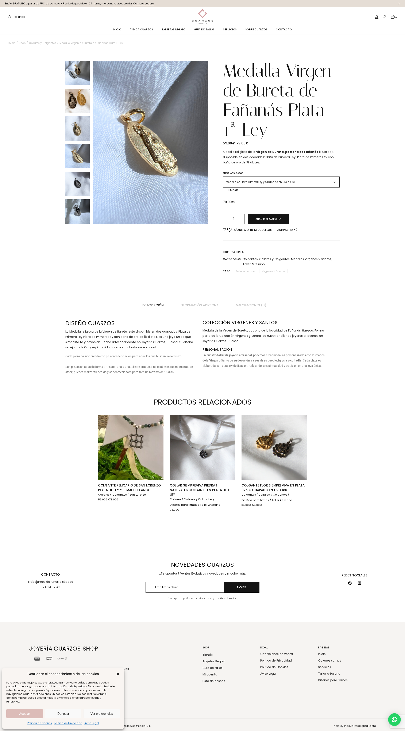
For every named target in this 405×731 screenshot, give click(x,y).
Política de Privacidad (68, 723)
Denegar (63, 713)
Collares (175, 499)
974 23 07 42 (50, 587)
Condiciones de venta (276, 654)
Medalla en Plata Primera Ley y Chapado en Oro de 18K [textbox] (261, 182)
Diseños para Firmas (333, 680)
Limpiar (233, 190)
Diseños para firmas (183, 505)
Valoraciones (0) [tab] (251, 305)
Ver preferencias (101, 713)
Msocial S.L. (143, 726)
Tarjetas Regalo (213, 661)
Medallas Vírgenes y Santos (311, 259)
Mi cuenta (209, 674)
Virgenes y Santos (273, 271)
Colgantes (250, 259)
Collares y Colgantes (274, 259)
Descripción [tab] (153, 305)
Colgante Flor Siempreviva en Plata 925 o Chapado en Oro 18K (273, 487)
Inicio (322, 654)
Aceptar (24, 713)
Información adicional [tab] (200, 305)
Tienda (207, 655)
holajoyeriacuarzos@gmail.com (355, 726)
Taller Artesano (254, 264)
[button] (118, 674)
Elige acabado (233, 173)
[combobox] (281, 182)
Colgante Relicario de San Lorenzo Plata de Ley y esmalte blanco (129, 487)
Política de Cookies (39, 723)
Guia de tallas (212, 668)
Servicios (324, 667)
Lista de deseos (213, 681)
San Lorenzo (138, 494)
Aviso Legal (91, 723)
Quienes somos (329, 660)
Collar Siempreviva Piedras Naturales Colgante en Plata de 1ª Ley (200, 490)
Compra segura (143, 3)
